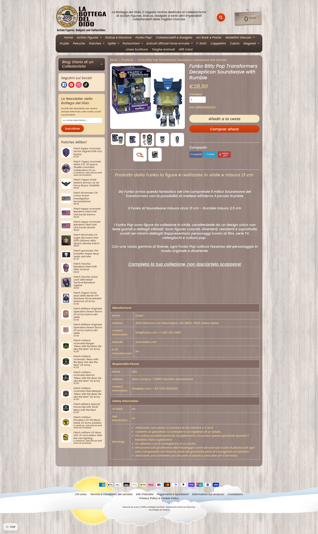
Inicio (113, 60)
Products (127, 60)
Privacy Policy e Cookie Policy (159, 498)
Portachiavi (133, 43)
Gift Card (185, 49)
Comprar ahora (224, 129)
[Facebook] (64, 85)
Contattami (235, 494)
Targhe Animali (163, 49)
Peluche (79, 43)
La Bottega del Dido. (155, 507)
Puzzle (64, 43)
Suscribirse (72, 129)
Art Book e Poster (209, 37)
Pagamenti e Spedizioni (173, 494)
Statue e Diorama (118, 37)
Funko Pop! (143, 37)
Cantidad (195, 94)
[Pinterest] (71, 85)
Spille (114, 43)
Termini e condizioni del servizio (111, 494)
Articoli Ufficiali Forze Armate (170, 43)
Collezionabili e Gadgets (174, 37)
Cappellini (218, 43)
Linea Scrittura (137, 49)
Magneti (251, 43)
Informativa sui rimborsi (208, 494)
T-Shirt (201, 43)
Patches (97, 43)
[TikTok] (86, 85)
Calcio (234, 43)
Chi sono (81, 494)
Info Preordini (144, 494)
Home (68, 37)
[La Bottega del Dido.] (83, 17)
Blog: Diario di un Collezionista (83, 64)
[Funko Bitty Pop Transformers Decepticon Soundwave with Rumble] (117, 139)
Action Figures (90, 37)
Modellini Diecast (241, 37)
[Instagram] (79, 85)
